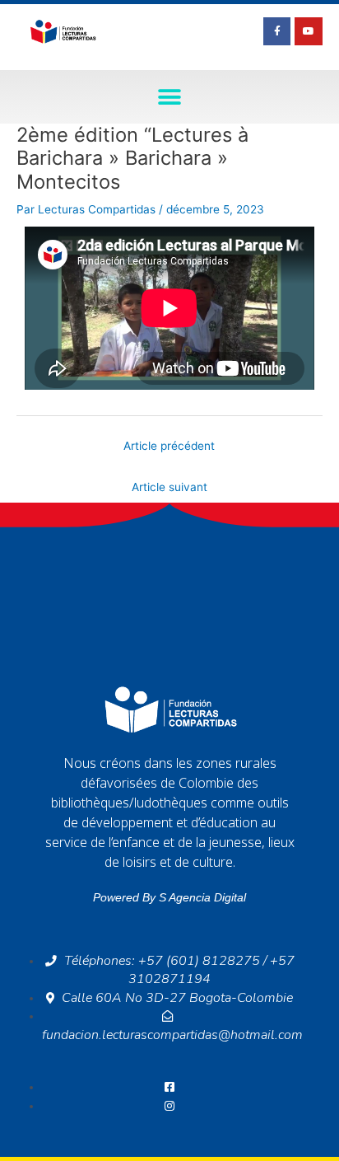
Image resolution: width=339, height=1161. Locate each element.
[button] (169, 96)
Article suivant (169, 487)
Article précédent (169, 445)
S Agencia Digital (202, 897)
